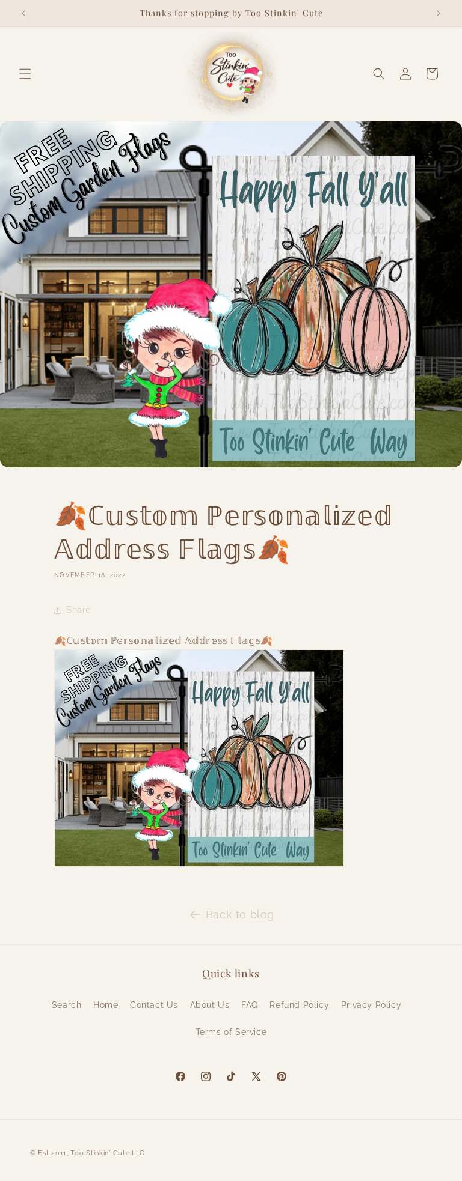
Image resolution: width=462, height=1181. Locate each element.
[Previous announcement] (23, 13)
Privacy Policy (371, 1005)
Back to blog (240, 914)
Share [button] (78, 610)
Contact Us (154, 1005)
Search (67, 1005)
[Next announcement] (438, 13)
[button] (25, 74)
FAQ (249, 1005)
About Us (210, 1005)
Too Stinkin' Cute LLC (107, 1153)
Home (105, 1005)
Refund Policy (299, 1005)
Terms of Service (231, 1032)
